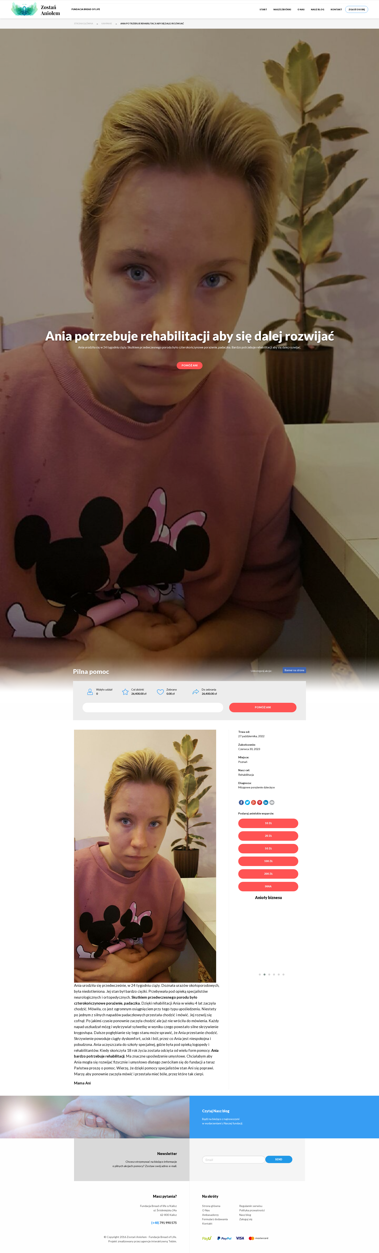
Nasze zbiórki (282, 9)
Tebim (172, 1241)
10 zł (268, 823)
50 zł (268, 848)
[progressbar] (153, 707)
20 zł (268, 835)
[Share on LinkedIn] (265, 802)
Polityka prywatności (252, 1210)
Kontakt (336, 9)
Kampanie (106, 23)
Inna (268, 886)
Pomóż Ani (190, 365)
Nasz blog (317, 9)
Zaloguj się (245, 1219)
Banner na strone (294, 670)
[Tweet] (247, 802)
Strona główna (83, 23)
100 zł (268, 861)
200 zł (268, 873)
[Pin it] (259, 802)
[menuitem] (263, 9)
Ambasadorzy (210, 1214)
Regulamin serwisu (250, 1206)
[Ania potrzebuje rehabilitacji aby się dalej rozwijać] (241, 802)
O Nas (301, 9)
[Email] (271, 802)
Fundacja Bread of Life (85, 9)
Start (263, 9)
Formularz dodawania (215, 1219)
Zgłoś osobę (357, 9)
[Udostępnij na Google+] (253, 802)
